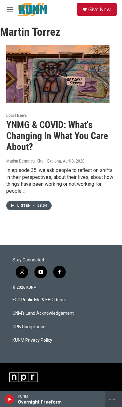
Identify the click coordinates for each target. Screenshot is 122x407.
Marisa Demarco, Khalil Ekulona (33, 160)
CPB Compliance (29, 326)
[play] (9, 399)
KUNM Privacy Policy (32, 340)
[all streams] (113, 399)
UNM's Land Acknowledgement (43, 313)
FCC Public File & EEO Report (40, 299)
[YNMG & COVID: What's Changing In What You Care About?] (57, 74)
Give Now (99, 9)
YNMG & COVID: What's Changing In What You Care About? (57, 135)
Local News (16, 115)
